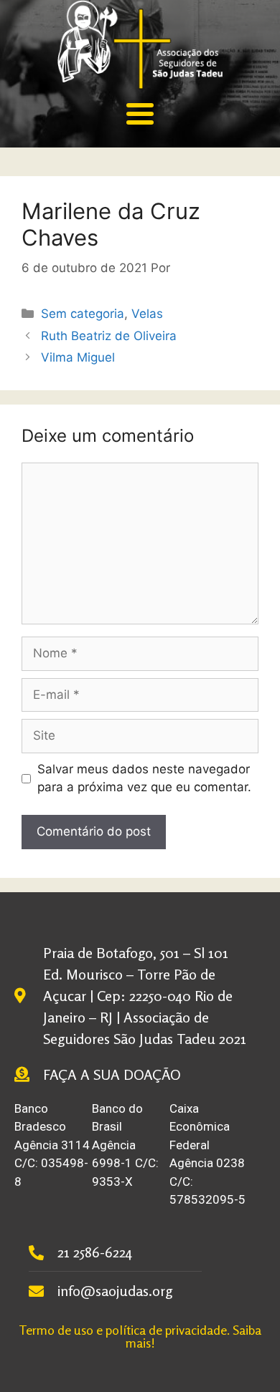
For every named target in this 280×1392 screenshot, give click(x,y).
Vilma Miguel (78, 357)
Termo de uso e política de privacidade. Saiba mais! (140, 1336)
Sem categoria (82, 313)
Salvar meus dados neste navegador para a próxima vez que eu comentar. (144, 778)
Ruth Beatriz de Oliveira (109, 336)
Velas (147, 313)
